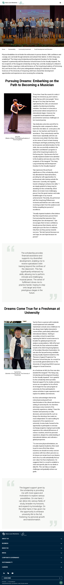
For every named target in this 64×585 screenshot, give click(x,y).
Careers (5, 567)
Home (3, 49)
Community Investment (25, 49)
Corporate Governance (10, 557)
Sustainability (11, 49)
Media (4, 553)
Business (5, 543)
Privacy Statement (11, 581)
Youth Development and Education (43, 49)
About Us (5, 538)
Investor (5, 548)
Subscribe (7, 578)
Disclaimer (4, 581)
